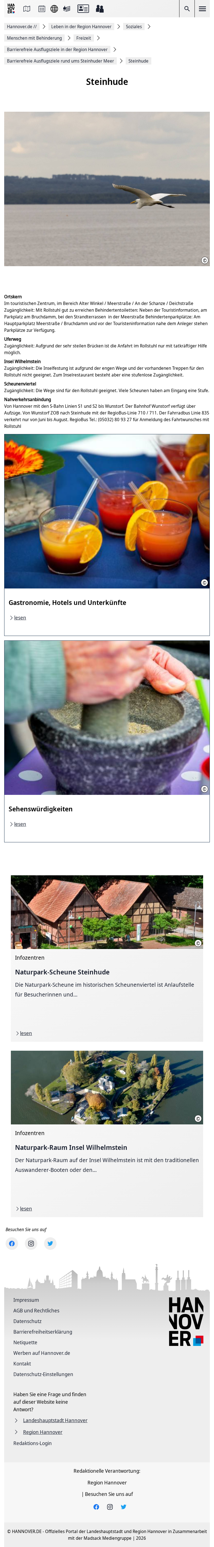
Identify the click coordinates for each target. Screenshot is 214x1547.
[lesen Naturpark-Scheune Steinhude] (107, 958)
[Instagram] (31, 1243)
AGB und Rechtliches (36, 1310)
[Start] (11, 9)
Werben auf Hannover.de (41, 1352)
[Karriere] (99, 9)
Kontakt (22, 1363)
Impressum (26, 1299)
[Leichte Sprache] (66, 9)
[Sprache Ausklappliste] (54, 9)
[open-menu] (202, 8)
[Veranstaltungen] (41, 9)
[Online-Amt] (83, 9)
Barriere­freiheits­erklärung (42, 1331)
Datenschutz (27, 1321)
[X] (50, 1243)
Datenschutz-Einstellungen (43, 1374)
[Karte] (26, 9)
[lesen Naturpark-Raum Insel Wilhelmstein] (107, 1134)
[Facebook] (12, 1243)
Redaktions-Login (32, 1443)
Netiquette (25, 1342)
